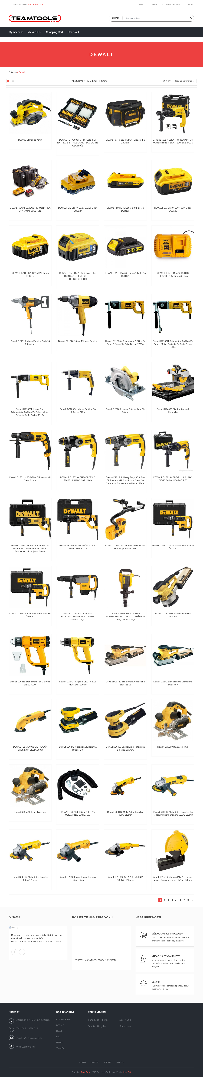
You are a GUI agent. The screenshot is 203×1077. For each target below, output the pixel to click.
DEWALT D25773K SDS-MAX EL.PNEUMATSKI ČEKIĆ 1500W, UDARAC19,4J (77, 616)
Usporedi (46, 134)
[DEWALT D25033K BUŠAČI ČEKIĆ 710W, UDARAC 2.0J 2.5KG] (77, 451)
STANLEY (60, 1048)
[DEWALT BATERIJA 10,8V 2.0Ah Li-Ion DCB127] (77, 181)
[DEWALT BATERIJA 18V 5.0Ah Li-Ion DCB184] (30, 247)
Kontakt (190, 4)
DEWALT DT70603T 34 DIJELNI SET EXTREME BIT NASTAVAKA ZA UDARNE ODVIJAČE (77, 143)
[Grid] (8, 81)
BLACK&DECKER (63, 1019)
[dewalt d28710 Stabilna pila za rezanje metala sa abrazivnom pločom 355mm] (173, 851)
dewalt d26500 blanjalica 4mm (173, 747)
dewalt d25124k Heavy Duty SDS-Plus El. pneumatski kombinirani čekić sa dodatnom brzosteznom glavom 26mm (125, 480)
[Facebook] (14, 952)
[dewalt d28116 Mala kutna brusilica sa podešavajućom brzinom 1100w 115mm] (173, 786)
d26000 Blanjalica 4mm (30, 140)
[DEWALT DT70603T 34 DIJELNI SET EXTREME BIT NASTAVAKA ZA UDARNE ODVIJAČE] (77, 113)
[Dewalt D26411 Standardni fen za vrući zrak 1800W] (30, 655)
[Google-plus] (22, 952)
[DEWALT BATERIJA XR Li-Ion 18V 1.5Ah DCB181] (125, 247)
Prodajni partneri (171, 4)
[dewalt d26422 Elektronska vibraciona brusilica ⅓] (173, 655)
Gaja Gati (127, 1072)
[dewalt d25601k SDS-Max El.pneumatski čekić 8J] (30, 587)
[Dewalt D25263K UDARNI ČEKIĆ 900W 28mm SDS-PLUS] (77, 519)
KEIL (58, 1036)
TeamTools (86, 1072)
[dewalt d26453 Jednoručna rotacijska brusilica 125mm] (125, 720)
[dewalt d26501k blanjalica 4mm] (30, 786)
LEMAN (59, 1042)
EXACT (59, 1031)
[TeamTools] (35, 18)
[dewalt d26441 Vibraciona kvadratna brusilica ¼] (77, 720)
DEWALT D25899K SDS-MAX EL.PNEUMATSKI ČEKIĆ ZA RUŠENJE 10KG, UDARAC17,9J (125, 616)
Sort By (166, 80)
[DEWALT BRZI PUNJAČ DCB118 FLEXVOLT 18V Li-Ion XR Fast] (173, 247)
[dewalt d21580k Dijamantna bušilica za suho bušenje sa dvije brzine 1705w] (125, 315)
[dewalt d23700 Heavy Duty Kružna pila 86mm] (125, 383)
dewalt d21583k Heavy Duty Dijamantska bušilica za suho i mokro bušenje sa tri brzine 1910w (30, 412)
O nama (153, 4)
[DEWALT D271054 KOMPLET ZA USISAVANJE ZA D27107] (77, 786)
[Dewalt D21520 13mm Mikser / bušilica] (77, 315)
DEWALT (60, 1025)
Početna (13, 72)
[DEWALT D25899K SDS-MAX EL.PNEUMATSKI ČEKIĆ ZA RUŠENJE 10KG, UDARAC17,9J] (125, 587)
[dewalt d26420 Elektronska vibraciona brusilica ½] (125, 655)
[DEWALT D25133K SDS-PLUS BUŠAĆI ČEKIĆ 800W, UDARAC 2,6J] (173, 451)
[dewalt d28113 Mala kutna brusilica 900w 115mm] (125, 786)
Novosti (140, 4)
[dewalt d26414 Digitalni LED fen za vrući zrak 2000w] (77, 655)
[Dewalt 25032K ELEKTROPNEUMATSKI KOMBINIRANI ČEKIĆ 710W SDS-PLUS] (173, 113)
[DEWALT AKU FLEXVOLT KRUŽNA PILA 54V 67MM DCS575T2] (30, 181)
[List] (13, 81)
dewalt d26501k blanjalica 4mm (30, 812)
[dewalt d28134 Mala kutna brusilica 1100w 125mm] (77, 851)
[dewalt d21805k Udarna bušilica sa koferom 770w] (77, 383)
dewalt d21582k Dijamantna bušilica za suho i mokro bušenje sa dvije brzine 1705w (173, 344)
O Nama (82, 1062)
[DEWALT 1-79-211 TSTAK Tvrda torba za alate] (125, 113)
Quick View (46, 138)
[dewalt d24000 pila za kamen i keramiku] (173, 383)
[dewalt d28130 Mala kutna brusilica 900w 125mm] (30, 851)
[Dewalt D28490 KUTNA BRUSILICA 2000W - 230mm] (125, 851)
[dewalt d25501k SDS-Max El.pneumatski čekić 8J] (173, 519)
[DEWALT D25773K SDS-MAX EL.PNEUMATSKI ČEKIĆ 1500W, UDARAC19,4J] (77, 587)
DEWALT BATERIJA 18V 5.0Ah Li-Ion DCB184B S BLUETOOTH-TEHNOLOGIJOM (77, 276)
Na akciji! (120, 1062)
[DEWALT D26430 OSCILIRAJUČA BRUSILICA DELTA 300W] (30, 720)
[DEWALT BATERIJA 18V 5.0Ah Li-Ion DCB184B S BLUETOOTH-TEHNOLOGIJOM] (77, 247)
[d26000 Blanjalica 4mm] (30, 113)
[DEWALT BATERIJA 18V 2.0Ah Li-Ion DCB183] (125, 181)
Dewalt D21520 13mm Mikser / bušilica (77, 341)
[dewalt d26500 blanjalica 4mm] (173, 720)
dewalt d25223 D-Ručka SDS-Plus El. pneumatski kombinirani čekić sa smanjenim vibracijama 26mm (30, 548)
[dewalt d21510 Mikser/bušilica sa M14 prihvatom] (30, 315)
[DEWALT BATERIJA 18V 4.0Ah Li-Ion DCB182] (173, 181)
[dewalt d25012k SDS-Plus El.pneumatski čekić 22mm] (30, 451)
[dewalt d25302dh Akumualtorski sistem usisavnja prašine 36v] (125, 519)
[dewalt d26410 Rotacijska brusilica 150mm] (173, 587)
